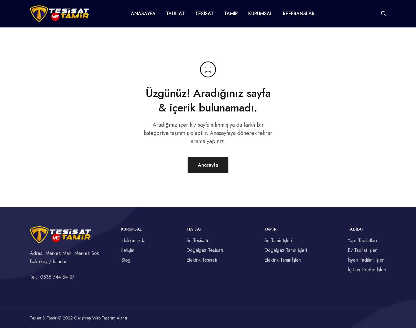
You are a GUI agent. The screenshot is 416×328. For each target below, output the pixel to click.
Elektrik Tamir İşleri (282, 259)
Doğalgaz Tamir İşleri (285, 250)
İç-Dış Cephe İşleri (367, 269)
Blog (126, 259)
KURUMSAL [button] (260, 13)
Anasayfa (208, 164)
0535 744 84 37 (57, 276)
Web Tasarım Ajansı (109, 318)
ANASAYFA (143, 13)
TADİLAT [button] (175, 13)
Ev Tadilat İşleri (363, 250)
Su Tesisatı (197, 240)
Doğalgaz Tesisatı (204, 250)
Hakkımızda (133, 240)
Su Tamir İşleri (278, 240)
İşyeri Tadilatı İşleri (366, 259)
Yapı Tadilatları (362, 240)
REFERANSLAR (299, 13)
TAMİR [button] (231, 13)
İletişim (127, 250)
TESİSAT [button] (204, 13)
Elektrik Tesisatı (201, 259)
